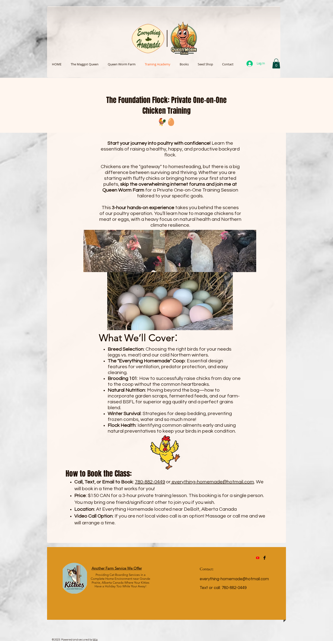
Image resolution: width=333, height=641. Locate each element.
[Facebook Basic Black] (264, 558)
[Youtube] (258, 558)
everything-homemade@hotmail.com (213, 481)
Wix (95, 639)
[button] (276, 64)
